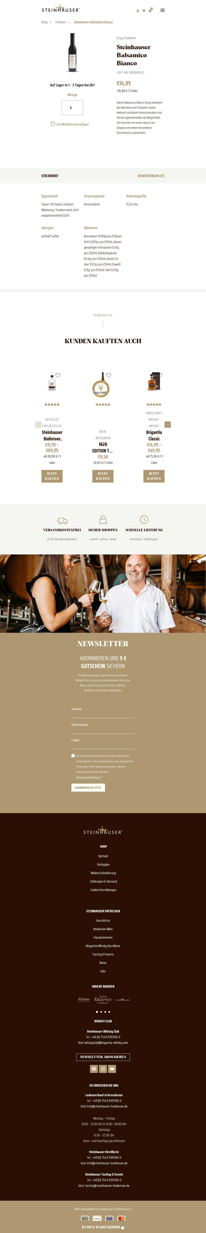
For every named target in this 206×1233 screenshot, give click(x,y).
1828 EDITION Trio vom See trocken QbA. (102, 447)
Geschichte (103, 920)
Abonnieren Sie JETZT (88, 787)
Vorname (76, 708)
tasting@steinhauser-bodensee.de (107, 1185)
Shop (44, 22)
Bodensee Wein (103, 929)
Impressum (107, 1209)
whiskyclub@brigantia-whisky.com (106, 1042)
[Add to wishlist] (58, 375)
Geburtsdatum (79, 724)
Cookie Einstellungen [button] (103, 890)
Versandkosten (90, 1209)
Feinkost (61, 22)
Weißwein (103, 438)
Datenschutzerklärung (88, 777)
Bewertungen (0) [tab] (151, 175)
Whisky (154, 426)
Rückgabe (103, 864)
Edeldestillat (52, 426)
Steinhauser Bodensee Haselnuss (52, 435)
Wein (102, 431)
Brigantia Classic (154, 435)
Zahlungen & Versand (103, 881)
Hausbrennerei (103, 937)
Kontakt (103, 856)
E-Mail (75, 740)
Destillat (51, 419)
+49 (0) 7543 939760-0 (105, 1037)
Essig (120, 38)
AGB (77, 1209)
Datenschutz (122, 1209)
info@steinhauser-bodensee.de (107, 1106)
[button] (38, 425)
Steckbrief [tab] (49, 175)
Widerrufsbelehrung (103, 873)
